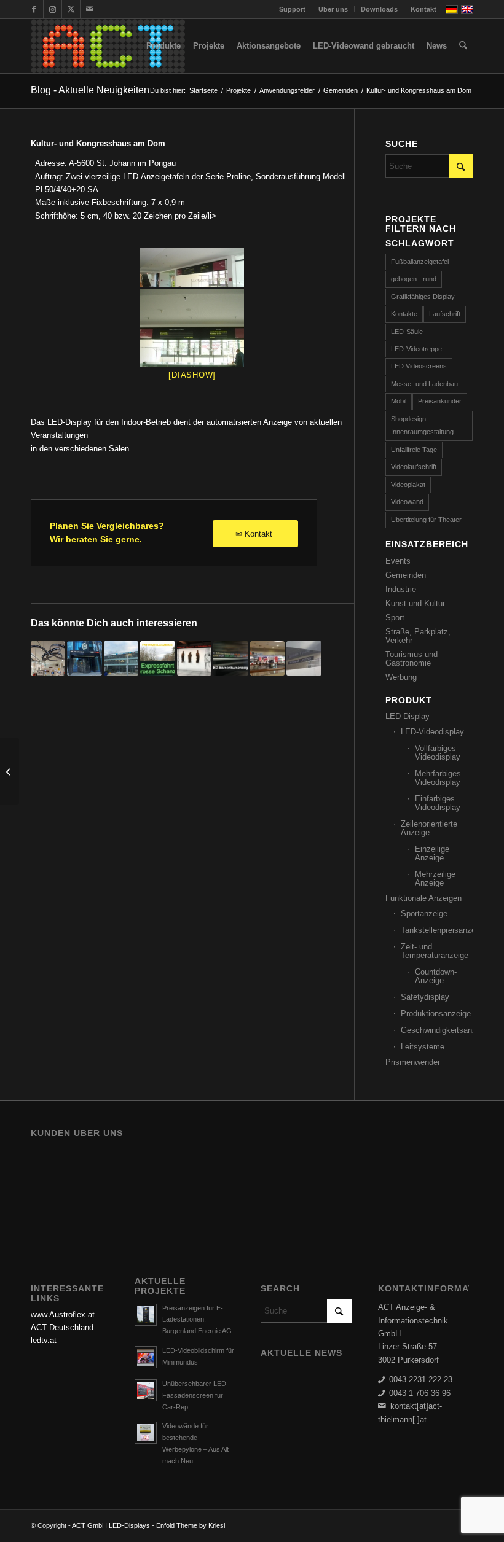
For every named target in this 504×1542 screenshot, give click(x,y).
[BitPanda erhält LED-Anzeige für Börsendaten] (84, 658)
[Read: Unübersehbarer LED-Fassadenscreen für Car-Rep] (146, 1390)
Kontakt (423, 9)
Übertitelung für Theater (426, 519)
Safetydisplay (425, 997)
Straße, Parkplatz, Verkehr (418, 636)
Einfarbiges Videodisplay (437, 803)
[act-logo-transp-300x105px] (108, 46)
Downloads (379, 9)
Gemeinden (405, 575)
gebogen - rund (413, 278)
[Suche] (463, 46)
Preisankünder (440, 401)
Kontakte (404, 313)
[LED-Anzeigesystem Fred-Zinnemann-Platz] (303, 658)
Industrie (400, 589)
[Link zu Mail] (90, 9)
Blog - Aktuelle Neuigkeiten (90, 90)
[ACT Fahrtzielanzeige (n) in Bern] (157, 658)
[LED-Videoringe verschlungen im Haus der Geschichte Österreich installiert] (48, 658)
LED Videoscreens (419, 366)
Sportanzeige (424, 913)
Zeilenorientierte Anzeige (429, 828)
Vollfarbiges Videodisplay (437, 752)
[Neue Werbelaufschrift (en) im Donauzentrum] (267, 658)
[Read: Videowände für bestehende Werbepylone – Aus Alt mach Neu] (146, 1433)
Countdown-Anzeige (436, 976)
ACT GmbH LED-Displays (111, 1525)
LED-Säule (407, 331)
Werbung (401, 677)
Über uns (333, 9)
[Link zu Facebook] (34, 9)
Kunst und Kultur (415, 603)
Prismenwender (412, 1062)
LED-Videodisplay (432, 731)
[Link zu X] (71, 9)
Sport (394, 617)
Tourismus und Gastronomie (411, 659)
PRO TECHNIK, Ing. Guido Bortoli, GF (109, 1170)
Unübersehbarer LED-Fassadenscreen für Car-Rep (195, 1395)
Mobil (398, 401)
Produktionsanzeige (436, 1013)
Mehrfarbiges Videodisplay (438, 778)
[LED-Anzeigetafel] (192, 267)
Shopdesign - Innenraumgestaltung (422, 425)
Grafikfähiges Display (423, 296)
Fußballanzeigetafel (420, 261)
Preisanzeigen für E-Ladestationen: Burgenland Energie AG (197, 1319)
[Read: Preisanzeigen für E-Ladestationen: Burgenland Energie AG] (146, 1315)
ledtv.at (44, 1340)
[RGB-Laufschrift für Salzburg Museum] (194, 658)
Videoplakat (408, 484)
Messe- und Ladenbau (424, 383)
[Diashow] (192, 375)
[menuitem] (292, 9)
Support (292, 9)
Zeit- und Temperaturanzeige (434, 951)
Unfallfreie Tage (414, 449)
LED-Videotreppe (416, 348)
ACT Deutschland (62, 1327)
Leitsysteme (422, 1046)
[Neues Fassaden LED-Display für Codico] (121, 658)
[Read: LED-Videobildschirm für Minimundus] (146, 1357)
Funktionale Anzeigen (423, 898)
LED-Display (407, 716)
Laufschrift (444, 313)
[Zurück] (49, 1178)
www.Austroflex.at (63, 1314)
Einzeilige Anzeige (432, 853)
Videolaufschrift (413, 466)
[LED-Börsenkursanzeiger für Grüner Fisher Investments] (230, 658)
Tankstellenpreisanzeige (437, 930)
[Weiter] (454, 1178)
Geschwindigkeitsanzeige (437, 1030)
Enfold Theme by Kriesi (190, 1525)
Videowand (407, 501)
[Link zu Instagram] (52, 9)
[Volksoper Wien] (9, 771)
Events (398, 561)
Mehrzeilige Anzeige (435, 878)
